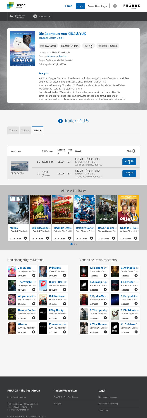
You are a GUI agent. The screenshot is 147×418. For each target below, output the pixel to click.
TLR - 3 (37, 130)
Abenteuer (52, 56)
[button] (72, 244)
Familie (62, 56)
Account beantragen (98, 5)
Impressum (103, 410)
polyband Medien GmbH (51, 38)
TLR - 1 (13, 130)
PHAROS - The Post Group (66, 396)
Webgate (57, 403)
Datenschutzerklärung (108, 403)
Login (80, 5)
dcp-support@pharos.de (18, 409)
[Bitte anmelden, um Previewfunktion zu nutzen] (20, 166)
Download (129, 161)
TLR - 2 (25, 130)
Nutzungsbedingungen (108, 396)
